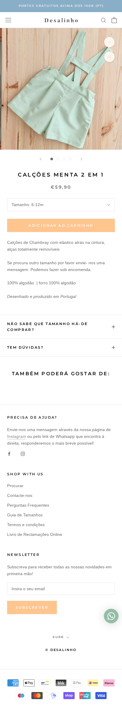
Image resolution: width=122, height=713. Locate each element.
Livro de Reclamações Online (34, 534)
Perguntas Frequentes (28, 505)
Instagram (16, 436)
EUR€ (58, 637)
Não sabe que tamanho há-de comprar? (47, 327)
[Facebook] (9, 453)
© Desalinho (60, 650)
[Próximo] (81, 159)
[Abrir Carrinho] (114, 20)
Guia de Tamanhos (25, 515)
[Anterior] (40, 159)
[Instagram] (23, 453)
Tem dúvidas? (25, 347)
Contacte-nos (19, 495)
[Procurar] (103, 19)
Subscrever (32, 607)
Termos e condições (26, 524)
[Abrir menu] (8, 20)
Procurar (15, 485)
